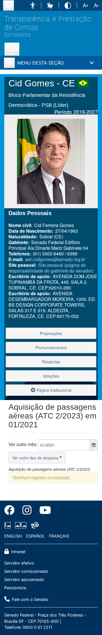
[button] (32, 5)
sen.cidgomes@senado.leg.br (55, 259)
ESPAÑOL (35, 536)
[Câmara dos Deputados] (8, 525)
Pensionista (15, 587)
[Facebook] (11, 511)
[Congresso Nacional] (21, 525)
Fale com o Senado (29, 599)
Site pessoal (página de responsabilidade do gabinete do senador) (51, 268)
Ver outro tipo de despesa (36, 458)
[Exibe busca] (12, 49)
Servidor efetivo (19, 563)
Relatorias (51, 362)
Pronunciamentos (51, 347)
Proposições (51, 333)
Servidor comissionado (26, 571)
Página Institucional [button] (53, 390)
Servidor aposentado (24, 579)
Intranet (18, 551)
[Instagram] (26, 511)
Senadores (17, 35)
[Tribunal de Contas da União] (34, 525)
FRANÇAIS (59, 536)
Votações (51, 376)
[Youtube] (43, 511)
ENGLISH (13, 536)
